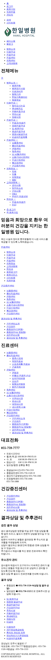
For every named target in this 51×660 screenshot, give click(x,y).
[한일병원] (20, 36)
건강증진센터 (18, 166)
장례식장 (16, 117)
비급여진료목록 (19, 137)
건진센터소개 (13, 324)
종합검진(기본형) (15, 329)
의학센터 (11, 60)
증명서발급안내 (19, 134)
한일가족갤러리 (19, 97)
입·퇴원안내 (18, 128)
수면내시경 (17, 398)
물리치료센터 (18, 146)
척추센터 (16, 151)
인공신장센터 (18, 160)
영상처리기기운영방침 (17, 635)
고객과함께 (12, 63)
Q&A (14, 194)
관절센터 (16, 148)
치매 (14, 171)
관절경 (15, 373)
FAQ (14, 205)
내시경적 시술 (19, 407)
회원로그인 (12, 272)
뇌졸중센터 (17, 143)
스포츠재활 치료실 (21, 364)
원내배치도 (17, 108)
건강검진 (11, 326)
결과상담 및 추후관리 (11, 318)
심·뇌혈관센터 (19, 154)
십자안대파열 (18, 378)
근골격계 (16, 367)
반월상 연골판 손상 (21, 375)
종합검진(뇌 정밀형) (16, 332)
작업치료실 (17, 361)
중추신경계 (17, 358)
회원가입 (11, 9)
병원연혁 (16, 86)
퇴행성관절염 (18, 384)
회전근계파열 (18, 387)
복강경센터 (17, 163)
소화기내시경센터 (20, 157)
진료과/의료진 (19, 123)
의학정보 (11, 168)
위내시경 (16, 401)
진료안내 (11, 55)
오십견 (15, 381)
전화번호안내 (18, 111)
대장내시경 (17, 404)
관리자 (10, 15)
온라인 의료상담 (20, 196)
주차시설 (16, 114)
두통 (14, 174)
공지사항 (16, 185)
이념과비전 (17, 91)
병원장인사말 (18, 88)
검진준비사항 (13, 335)
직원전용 (11, 12)
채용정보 (16, 100)
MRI (14, 180)
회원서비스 (12, 275)
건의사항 (16, 191)
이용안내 (11, 52)
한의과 (10, 199)
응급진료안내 (18, 131)
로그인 (10, 6)
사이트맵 (11, 278)
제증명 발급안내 (14, 602)
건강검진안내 (13, 607)
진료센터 (11, 57)
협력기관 (16, 94)
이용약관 (11, 627)
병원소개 (11, 49)
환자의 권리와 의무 (16, 633)
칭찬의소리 (17, 188)
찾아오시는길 (18, 106)
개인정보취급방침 (15, 630)
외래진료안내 (18, 126)
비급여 (10, 622)
